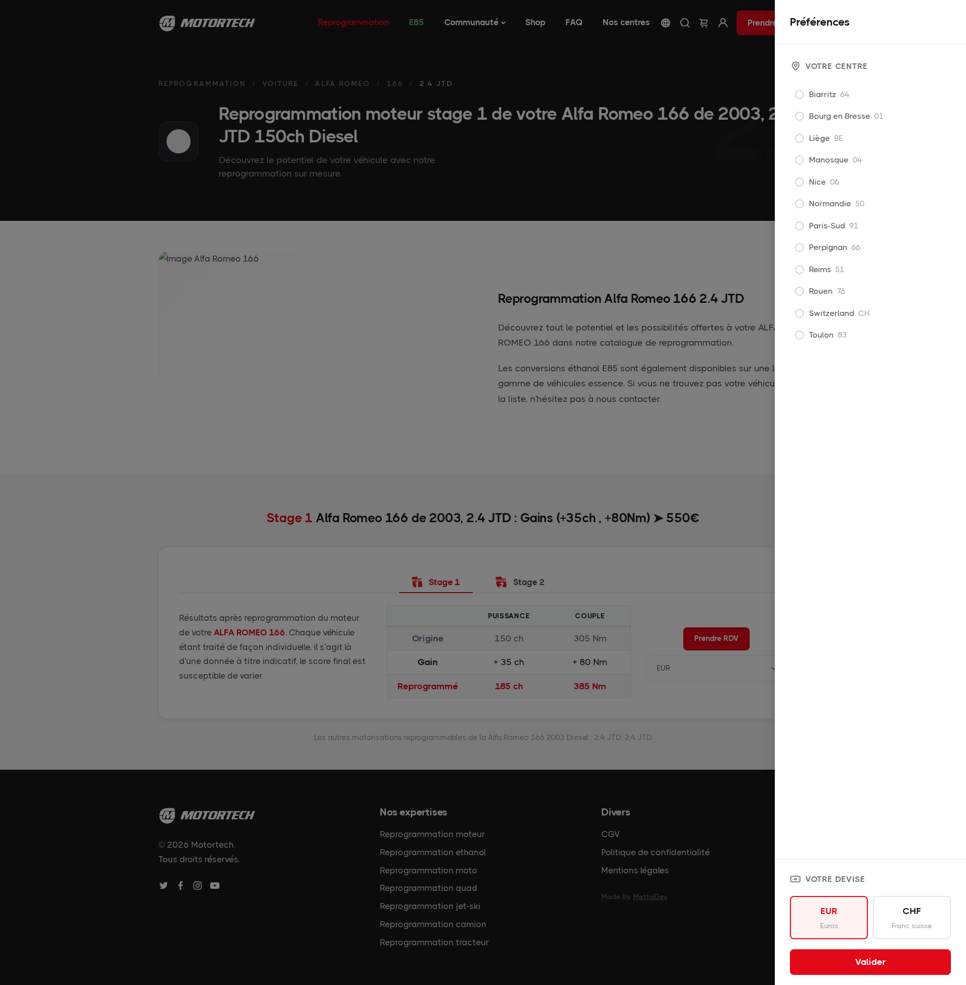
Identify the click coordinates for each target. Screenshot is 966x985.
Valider (870, 962)
